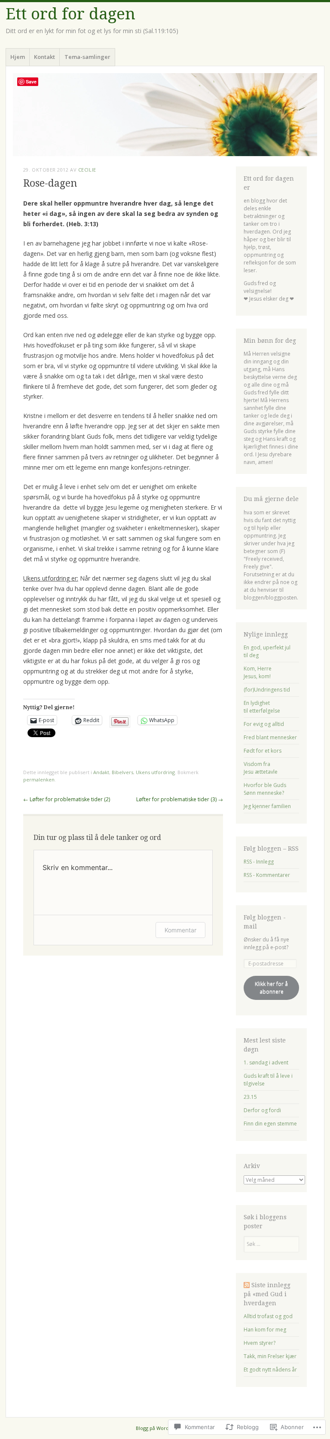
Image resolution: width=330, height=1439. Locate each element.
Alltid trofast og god (268, 1316)
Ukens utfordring (155, 772)
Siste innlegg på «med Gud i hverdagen (267, 1294)
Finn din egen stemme (270, 1123)
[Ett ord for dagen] (165, 114)
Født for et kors (262, 750)
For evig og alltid (264, 724)
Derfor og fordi (262, 1110)
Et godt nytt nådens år (270, 1369)
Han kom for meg (265, 1329)
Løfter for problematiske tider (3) (179, 799)
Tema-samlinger (87, 57)
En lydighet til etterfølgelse (262, 706)
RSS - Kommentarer (267, 875)
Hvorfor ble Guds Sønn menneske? (265, 788)
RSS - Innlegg (259, 861)
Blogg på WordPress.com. (165, 1428)
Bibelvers (122, 772)
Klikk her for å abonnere (271, 987)
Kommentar (180, 930)
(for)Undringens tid (267, 689)
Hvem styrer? (259, 1343)
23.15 (250, 1097)
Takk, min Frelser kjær (270, 1356)
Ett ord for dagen (70, 14)
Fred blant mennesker (270, 737)
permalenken (39, 779)
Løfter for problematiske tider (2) (66, 799)
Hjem (17, 57)
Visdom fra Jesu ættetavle (261, 767)
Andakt (101, 772)
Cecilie (87, 169)
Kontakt (44, 57)
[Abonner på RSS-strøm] (247, 1285)
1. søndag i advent (266, 1062)
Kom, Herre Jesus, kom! (258, 672)
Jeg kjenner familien (267, 806)
